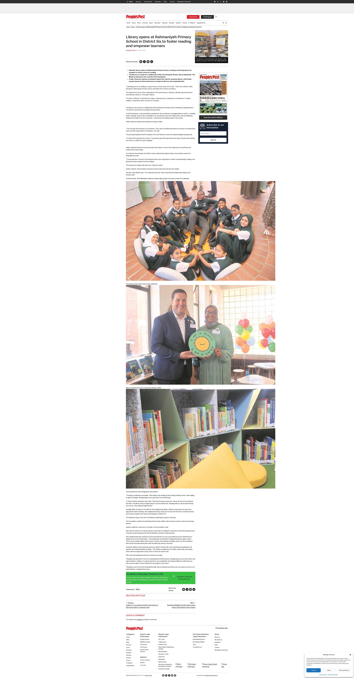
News (133, 27)
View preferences (344, 670)
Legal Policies (148, 675)
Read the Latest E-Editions (213, 117)
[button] (350, 655)
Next (192, 603)
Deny (328, 670)
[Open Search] (226, 22)
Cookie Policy (323, 674)
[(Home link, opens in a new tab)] (134, 628)
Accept (314, 670)
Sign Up (213, 140)
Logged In (139, 619)
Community (193, 17)
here (165, 577)
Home (128, 27)
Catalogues (207, 17)
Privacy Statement (333, 674)
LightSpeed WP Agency (211, 675)
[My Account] (223, 23)
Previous (131, 603)
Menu (131, 1)
